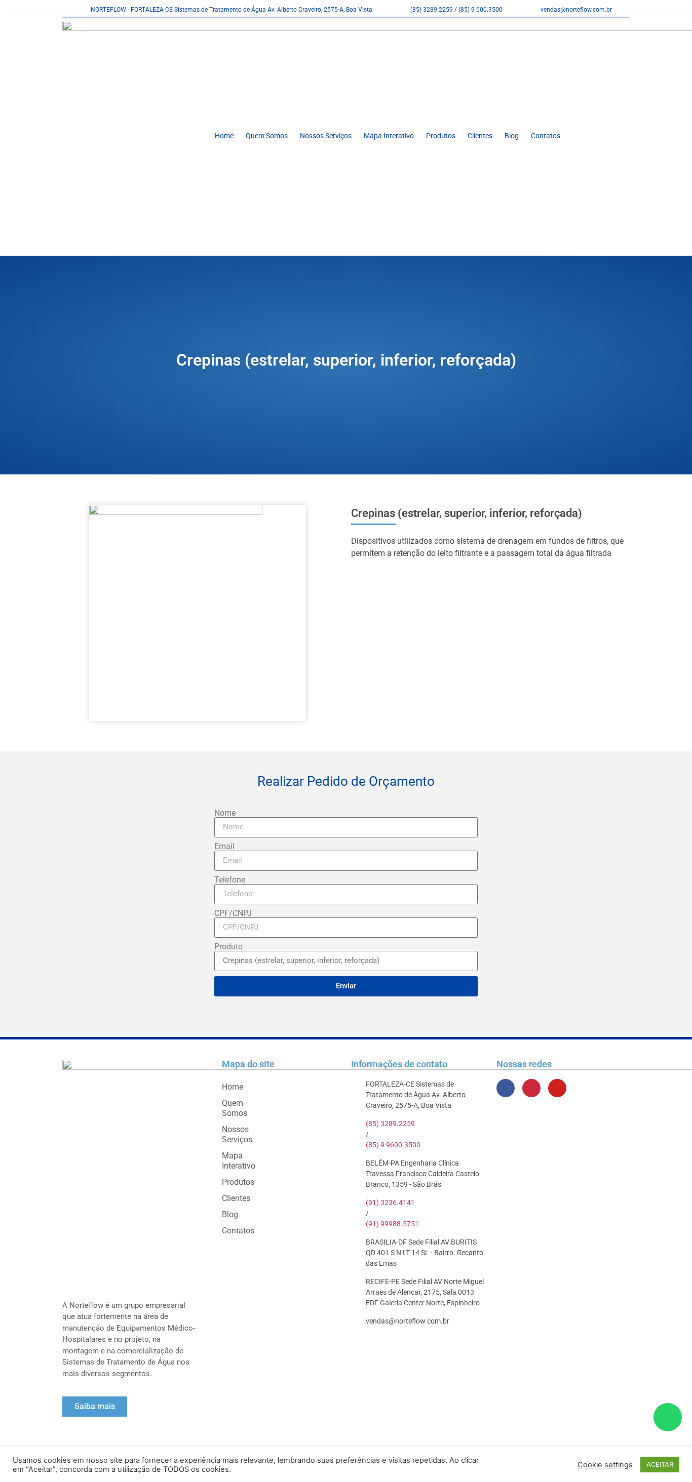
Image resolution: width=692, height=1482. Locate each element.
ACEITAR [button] (659, 1464)
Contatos (545, 136)
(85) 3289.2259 (390, 1123)
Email (224, 847)
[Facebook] (505, 1088)
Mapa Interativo (389, 136)
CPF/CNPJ (233, 913)
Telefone (229, 880)
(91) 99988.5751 (392, 1224)
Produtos (440, 136)
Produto (228, 947)
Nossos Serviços (326, 136)
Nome (225, 813)
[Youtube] (557, 1088)
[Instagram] (531, 1088)
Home (224, 136)
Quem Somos (267, 136)
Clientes (480, 136)
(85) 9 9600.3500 (393, 1145)
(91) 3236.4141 (390, 1202)
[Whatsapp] (667, 1417)
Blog (512, 136)
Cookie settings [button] (605, 1464)
